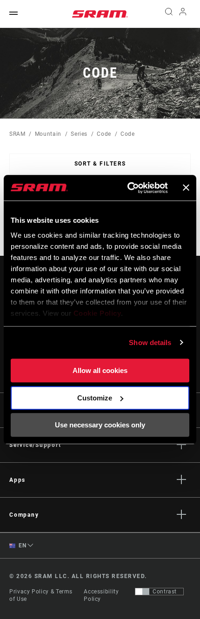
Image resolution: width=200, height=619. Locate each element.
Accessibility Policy (101, 595)
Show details (150, 342)
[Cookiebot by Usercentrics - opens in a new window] (128, 188)
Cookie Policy (97, 313)
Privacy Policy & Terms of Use (41, 595)
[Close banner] (186, 188)
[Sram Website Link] (100, 14)
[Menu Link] (13, 13)
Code (104, 134)
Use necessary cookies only (100, 425)
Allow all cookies (100, 370)
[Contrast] (142, 591)
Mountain (48, 134)
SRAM (17, 134)
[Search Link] (168, 14)
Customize (94, 398)
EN (22, 545)
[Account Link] (183, 14)
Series (79, 134)
